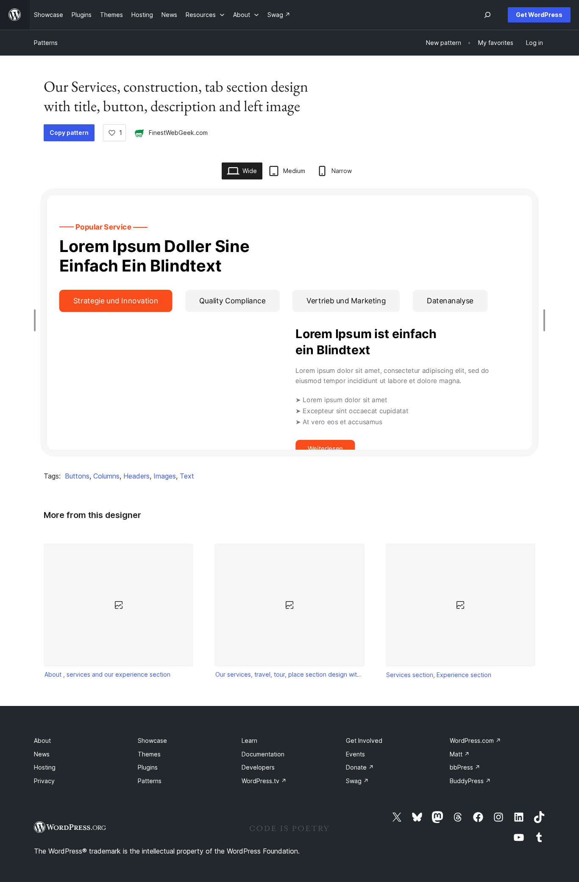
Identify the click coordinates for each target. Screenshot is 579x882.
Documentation (263, 754)
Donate (360, 767)
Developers (258, 767)
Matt (460, 754)
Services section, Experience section (438, 674)
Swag (357, 780)
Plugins (148, 767)
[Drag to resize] (37, 320)
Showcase (152, 740)
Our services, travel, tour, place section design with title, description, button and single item (289, 674)
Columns (106, 476)
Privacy (44, 780)
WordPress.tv (264, 780)
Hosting (45, 767)
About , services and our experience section (107, 674)
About (42, 740)
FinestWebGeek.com (178, 132)
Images (164, 476)
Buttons (77, 476)
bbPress (465, 767)
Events (355, 754)
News (42, 754)
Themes (149, 754)
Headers (136, 476)
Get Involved (364, 740)
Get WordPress (539, 14)
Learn (249, 740)
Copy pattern (69, 132)
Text (187, 476)
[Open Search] (487, 15)
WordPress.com (475, 740)
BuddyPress (470, 780)
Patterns (46, 42)
